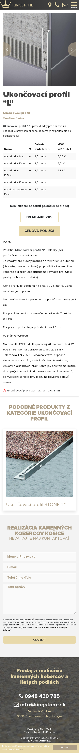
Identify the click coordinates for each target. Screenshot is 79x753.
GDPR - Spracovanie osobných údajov (39, 716)
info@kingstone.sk (42, 704)
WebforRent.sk (46, 732)
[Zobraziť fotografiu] (39, 49)
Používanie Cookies (39, 711)
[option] (39, 49)
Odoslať (39, 640)
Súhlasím (65, 747)
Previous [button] (7, 49)
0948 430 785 (39, 217)
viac (21, 749)
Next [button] (72, 49)
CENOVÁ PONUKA (39, 231)
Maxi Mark (46, 729)
